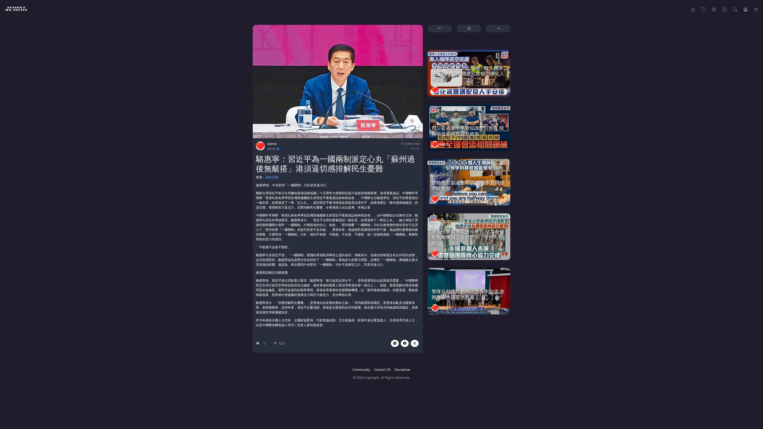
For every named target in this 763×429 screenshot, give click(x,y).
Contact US (382, 369)
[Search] (735, 9)
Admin (272, 144)
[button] (405, 343)
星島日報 (271, 177)
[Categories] (714, 9)
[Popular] (703, 9)
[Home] (693, 9)
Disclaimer (403, 369)
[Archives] (724, 9)
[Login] (745, 9)
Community (361, 369)
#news (415, 148)
